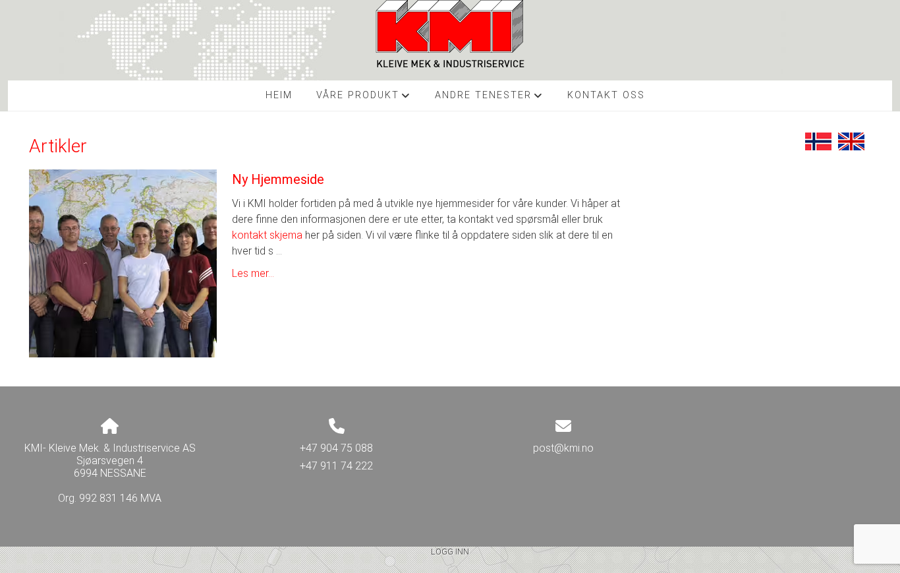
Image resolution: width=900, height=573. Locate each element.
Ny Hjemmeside (278, 179)
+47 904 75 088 (336, 448)
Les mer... (253, 273)
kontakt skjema (267, 235)
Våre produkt (363, 98)
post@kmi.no (563, 448)
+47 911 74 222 (336, 466)
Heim (279, 95)
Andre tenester (489, 98)
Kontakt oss (606, 95)
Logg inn (450, 552)
